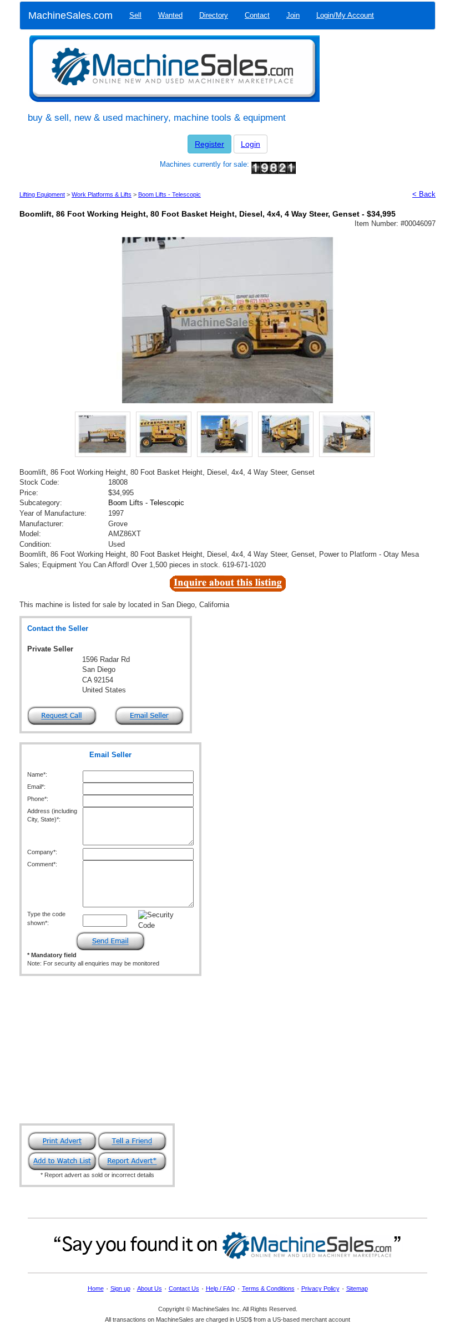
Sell (135, 15)
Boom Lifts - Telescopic (169, 194)
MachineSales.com (70, 15)
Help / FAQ (220, 1288)
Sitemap (357, 1288)
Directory (213, 15)
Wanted (170, 15)
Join (293, 15)
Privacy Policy (320, 1288)
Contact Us (184, 1288)
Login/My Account (345, 15)
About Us (149, 1288)
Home (96, 1288)
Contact (257, 15)
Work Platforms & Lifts (102, 194)
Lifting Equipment (42, 194)
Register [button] (209, 144)
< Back (424, 194)
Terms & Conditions (268, 1288)
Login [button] (250, 144)
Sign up (120, 1288)
